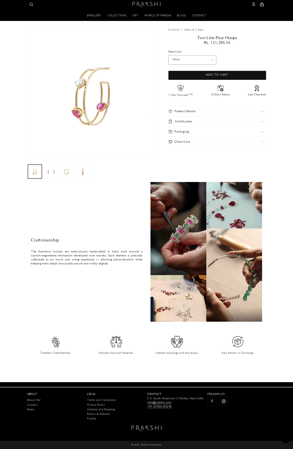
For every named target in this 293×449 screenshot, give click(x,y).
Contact (32, 405)
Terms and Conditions (101, 400)
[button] (31, 4)
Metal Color (175, 52)
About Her (34, 400)
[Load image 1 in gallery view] (35, 172)
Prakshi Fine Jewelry (151, 445)
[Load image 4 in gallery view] (83, 172)
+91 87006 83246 (159, 406)
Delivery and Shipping (101, 409)
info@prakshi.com (159, 402)
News (30, 409)
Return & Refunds (98, 414)
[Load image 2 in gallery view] (51, 172)
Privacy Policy (96, 405)
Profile (91, 418)
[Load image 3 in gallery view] (67, 172)
